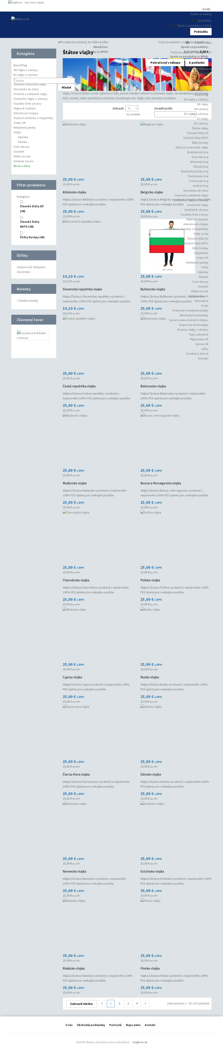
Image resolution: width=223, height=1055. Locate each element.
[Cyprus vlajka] (98, 634)
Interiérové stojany (196, 224)
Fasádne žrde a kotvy (194, 214)
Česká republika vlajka (79, 386)
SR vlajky (202, 104)
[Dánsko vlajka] (176, 731)
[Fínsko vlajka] (176, 925)
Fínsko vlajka (150, 968)
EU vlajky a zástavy (196, 114)
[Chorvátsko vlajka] (98, 537)
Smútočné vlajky (197, 205)
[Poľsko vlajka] (176, 537)
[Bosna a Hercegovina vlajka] (176, 440)
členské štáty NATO (196, 243)
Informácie (201, 301)
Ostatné (203, 286)
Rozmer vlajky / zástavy (192, 330)
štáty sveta (201, 234)
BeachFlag (201, 95)
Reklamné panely (197, 262)
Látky (204, 349)
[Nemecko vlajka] (98, 828)
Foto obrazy (200, 282)
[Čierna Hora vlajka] (98, 731)
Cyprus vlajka (72, 677)
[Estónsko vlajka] (176, 828)
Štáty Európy (200, 143)
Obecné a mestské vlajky (192, 147)
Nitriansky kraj (199, 162)
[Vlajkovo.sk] (39, 24)
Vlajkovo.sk (140, 1042)
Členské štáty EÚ (197, 133)
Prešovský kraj (198, 181)
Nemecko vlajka (74, 871)
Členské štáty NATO (195, 138)
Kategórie (201, 90)
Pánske (203, 277)
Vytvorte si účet (201, 73)
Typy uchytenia (198, 334)
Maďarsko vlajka (75, 483)
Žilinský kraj (200, 166)
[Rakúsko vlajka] (98, 925)
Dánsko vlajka (150, 774)
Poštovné (115, 1025)
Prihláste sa (204, 69)
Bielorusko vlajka (153, 386)
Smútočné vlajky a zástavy (191, 200)
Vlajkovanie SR (199, 339)
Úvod (205, 85)
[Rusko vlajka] (176, 634)
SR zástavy (201, 109)
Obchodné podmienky (193, 315)
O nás (204, 306)
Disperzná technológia (193, 325)
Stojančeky (201, 253)
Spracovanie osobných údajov (188, 320)
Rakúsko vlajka (74, 968)
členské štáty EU (197, 238)
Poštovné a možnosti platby (190, 310)
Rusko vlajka (149, 677)
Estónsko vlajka (152, 871)
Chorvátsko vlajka (76, 580)
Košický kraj (200, 186)
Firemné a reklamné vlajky (191, 195)
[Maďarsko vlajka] (98, 440)
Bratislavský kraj (197, 152)
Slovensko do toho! (195, 190)
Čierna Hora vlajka (76, 774)
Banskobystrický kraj (194, 171)
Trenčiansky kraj (198, 176)
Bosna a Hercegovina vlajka (160, 483)
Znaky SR (202, 258)
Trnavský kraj (199, 157)
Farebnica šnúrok (197, 354)
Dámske (203, 272)
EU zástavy (201, 123)
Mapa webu (133, 1025)
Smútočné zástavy (196, 210)
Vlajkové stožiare (197, 219)
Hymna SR (202, 344)
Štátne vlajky (200, 128)
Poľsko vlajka (150, 580)
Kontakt (203, 358)
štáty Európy (200, 248)
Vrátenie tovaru (198, 296)
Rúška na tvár (199, 291)
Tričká (204, 267)
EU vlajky (202, 119)
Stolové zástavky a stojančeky (188, 229)
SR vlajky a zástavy (196, 99)
